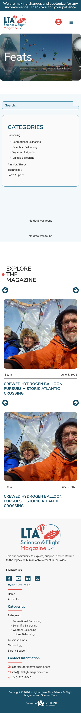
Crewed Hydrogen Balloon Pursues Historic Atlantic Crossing (33, 501)
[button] (71, 22)
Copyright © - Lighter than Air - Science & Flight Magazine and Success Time (40, 694)
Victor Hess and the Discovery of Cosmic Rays (39, 386)
